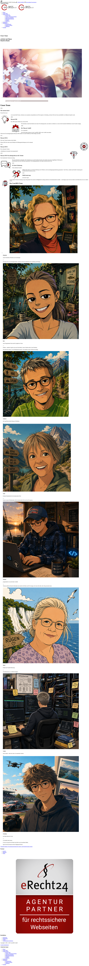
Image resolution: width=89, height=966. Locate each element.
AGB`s (4, 939)
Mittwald (4, 852)
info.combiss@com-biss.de (31, 2)
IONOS (4, 851)
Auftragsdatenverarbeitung (8, 940)
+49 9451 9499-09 (20, 2)
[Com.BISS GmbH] (17, 10)
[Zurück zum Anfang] (1, 1)
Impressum (5, 937)
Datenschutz (5, 938)
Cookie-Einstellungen (4, 944)
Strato (4, 853)
